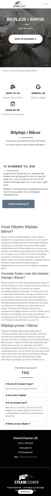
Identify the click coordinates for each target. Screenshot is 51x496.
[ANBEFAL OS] (38, 86)
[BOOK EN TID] (12, 103)
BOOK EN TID (13, 110)
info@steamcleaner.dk (27, 457)
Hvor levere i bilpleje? (17, 395)
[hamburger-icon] (45, 4)
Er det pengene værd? (17, 403)
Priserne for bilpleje (9, 331)
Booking (21, 71)
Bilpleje (28, 71)
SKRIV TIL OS (13, 93)
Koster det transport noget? (20, 384)
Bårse (34, 71)
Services (13, 71)
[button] (25, 384)
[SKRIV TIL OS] (12, 86)
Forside (5, 71)
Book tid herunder (24, 39)
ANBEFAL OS (38, 93)
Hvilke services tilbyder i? (19, 424)
